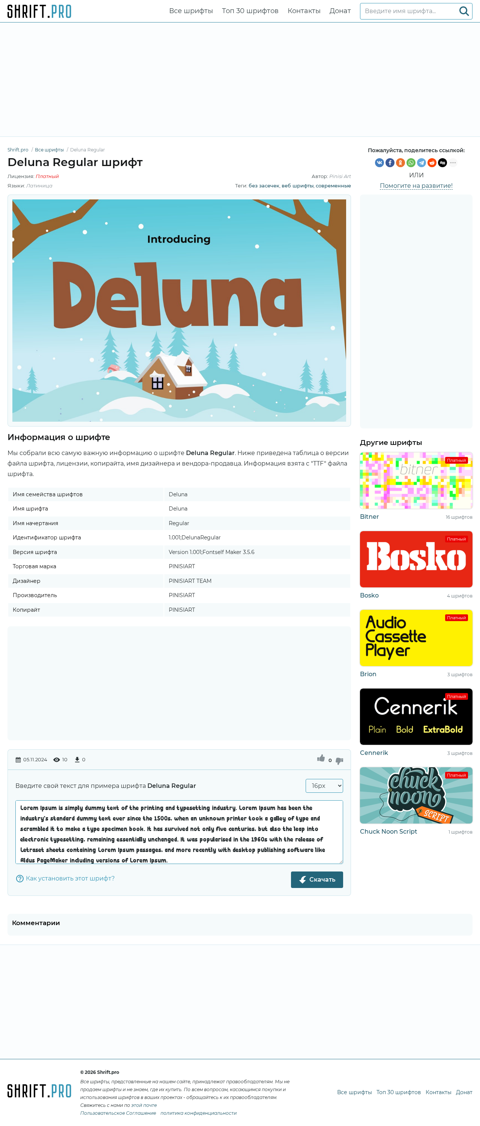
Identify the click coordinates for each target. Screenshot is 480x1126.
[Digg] (442, 162)
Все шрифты (191, 11)
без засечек (264, 186)
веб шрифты (298, 186)
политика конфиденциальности (198, 1113)
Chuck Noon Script (388, 831)
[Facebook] (390, 162)
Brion (368, 674)
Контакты (304, 11)
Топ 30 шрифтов (250, 11)
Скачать (322, 879)
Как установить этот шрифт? (70, 878)
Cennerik (374, 752)
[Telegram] (421, 162)
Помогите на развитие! (416, 185)
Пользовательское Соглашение (118, 1113)
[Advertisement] (240, 79)
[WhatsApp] (411, 162)
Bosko (369, 595)
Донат (340, 11)
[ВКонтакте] (379, 162)
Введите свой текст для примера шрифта (105, 785)
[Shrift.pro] (39, 11)
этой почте (144, 1105)
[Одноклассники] (400, 162)
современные (333, 186)
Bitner (369, 516)
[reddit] (432, 162)
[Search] (464, 11)
